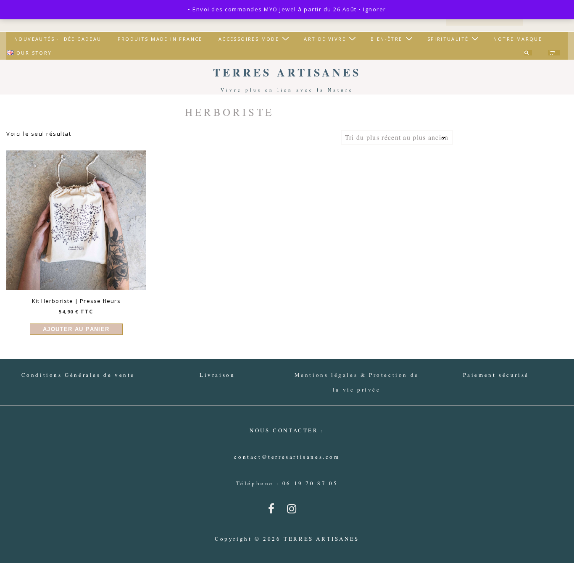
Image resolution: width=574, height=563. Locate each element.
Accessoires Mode (249, 39)
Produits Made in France (160, 39)
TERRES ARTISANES (287, 72)
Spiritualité (448, 39)
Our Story (34, 53)
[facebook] (274, 511)
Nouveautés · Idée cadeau (58, 39)
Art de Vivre (325, 39)
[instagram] (293, 511)
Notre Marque (517, 39)
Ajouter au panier (76, 329)
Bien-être (387, 39)
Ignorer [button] (374, 9)
